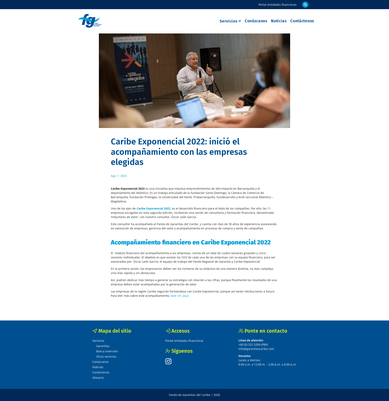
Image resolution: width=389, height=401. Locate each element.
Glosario (98, 377)
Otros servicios (106, 356)
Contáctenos (302, 21)
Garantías (102, 346)
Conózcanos (256, 21)
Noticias (279, 21)
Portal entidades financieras (278, 4)
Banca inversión (107, 351)
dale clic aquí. (180, 296)
